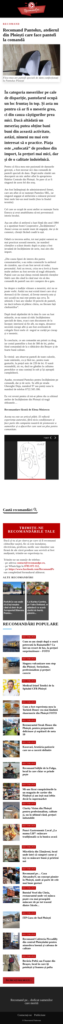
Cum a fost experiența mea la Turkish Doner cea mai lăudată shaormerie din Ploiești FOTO (40, 710)
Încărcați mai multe (18, 980)
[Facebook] (15, 518)
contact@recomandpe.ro (31, 562)
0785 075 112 (31, 566)
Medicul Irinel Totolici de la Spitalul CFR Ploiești (38, 687)
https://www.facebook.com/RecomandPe (31, 569)
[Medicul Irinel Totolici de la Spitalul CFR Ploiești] (11, 687)
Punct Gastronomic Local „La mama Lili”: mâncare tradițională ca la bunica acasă (40, 833)
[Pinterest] (29, 518)
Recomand (11, 24)
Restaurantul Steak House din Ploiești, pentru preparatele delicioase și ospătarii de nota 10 (40, 729)
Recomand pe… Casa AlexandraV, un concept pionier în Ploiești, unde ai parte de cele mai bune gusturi (41, 878)
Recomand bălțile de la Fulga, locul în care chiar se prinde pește (39, 771)
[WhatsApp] (35, 518)
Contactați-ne (25, 1015)
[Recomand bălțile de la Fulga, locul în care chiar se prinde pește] (11, 770)
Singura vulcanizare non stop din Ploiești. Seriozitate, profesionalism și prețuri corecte (39, 668)
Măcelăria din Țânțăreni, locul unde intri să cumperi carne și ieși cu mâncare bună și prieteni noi (41, 856)
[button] (20, 510)
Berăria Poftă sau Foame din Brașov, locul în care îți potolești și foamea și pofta (39, 964)
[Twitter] (22, 518)
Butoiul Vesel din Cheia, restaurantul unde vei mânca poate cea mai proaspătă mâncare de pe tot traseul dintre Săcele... (39, 899)
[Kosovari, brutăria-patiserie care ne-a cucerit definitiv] (11, 749)
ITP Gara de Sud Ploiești (37, 917)
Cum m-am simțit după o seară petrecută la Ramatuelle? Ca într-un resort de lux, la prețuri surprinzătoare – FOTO (40, 646)
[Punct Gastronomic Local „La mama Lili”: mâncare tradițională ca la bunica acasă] (11, 832)
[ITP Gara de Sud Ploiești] (11, 919)
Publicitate (39, 1015)
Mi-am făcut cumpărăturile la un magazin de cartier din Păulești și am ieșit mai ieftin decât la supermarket (39, 794)
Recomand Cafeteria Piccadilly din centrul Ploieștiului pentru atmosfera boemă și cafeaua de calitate (40, 943)
